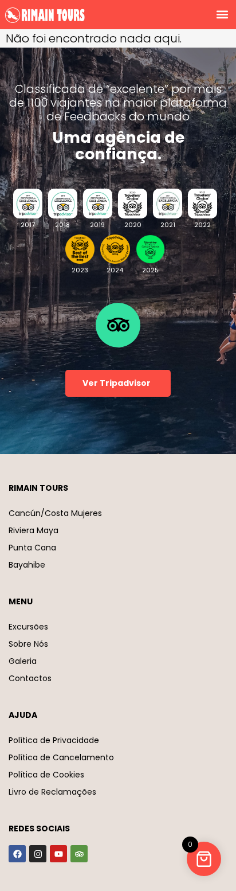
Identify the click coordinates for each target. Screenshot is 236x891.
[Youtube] (58, 853)
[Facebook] (17, 853)
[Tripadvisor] (79, 853)
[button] (222, 14)
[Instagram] (37, 853)
